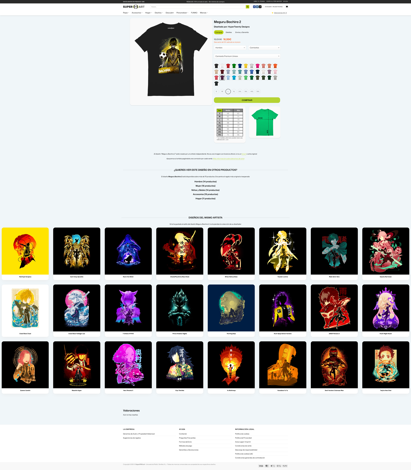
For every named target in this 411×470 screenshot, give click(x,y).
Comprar (247, 98)
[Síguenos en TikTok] (260, 6)
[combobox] (230, 47)
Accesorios (136, 12)
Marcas (203, 12)
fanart (244, 152)
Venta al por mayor (274, 1)
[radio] (216, 63)
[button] (274, 7)
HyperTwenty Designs (239, 26)
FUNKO (194, 12)
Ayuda (285, 1)
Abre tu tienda (259, 1)
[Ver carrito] (287, 6)
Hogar (147, 12)
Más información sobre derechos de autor (228, 156)
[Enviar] (247, 6)
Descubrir (170, 12)
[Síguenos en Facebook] (254, 6)
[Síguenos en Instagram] (257, 6)
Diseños (158, 12)
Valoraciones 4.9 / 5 (280, 13)
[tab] (218, 32)
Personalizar (181, 12)
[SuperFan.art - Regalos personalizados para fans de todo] (133, 7)
